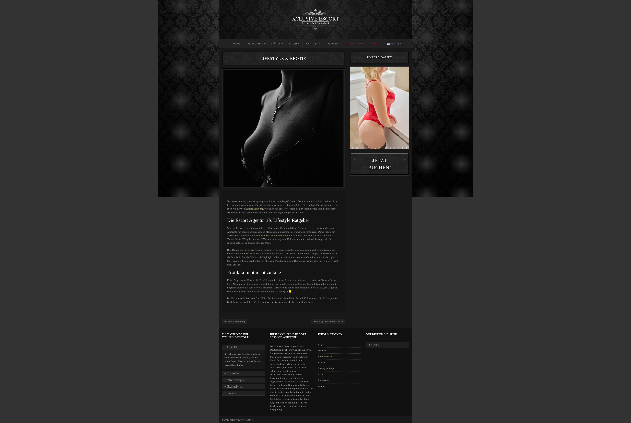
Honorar (334, 43)
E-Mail (376, 43)
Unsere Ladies (242, 253)
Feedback (323, 350)
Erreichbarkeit (325, 356)
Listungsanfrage (326, 368)
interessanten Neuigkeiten (269, 235)
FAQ (320, 344)
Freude (231, 393)
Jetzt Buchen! (379, 164)
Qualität (232, 347)
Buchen (294, 43)
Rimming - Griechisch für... (327, 321)
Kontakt (322, 362)
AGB (320, 374)
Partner (321, 386)
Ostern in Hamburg (234, 321)
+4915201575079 (355, 43)
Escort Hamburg (254, 208)
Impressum (323, 380)
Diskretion (233, 373)
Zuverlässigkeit (236, 380)
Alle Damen (255, 43)
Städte (276, 43)
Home (236, 43)
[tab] (243, 347)
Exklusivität (234, 386)
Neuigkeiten (314, 43)
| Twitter (375, 344)
